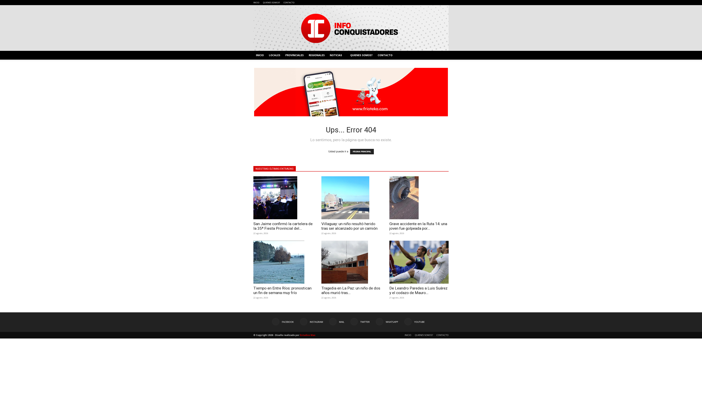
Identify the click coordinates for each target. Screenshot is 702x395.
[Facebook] (415, 2)
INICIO (256, 2)
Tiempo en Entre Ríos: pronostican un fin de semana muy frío (282, 290)
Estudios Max (307, 335)
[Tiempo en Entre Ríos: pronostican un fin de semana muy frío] (283, 262)
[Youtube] (446, 2)
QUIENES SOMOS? (271, 2)
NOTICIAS (336, 55)
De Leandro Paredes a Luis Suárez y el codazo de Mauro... (418, 290)
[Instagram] (421, 2)
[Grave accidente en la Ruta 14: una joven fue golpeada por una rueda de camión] (419, 197)
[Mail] (428, 2)
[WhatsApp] (440, 2)
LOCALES (274, 55)
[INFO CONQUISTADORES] (351, 28)
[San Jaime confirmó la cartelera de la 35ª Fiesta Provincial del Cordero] (283, 197)
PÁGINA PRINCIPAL (362, 151)
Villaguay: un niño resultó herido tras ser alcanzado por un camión (349, 226)
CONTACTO (289, 2)
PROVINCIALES (294, 55)
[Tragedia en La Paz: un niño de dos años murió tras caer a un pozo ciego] (351, 262)
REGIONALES (317, 55)
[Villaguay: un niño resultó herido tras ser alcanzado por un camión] (351, 197)
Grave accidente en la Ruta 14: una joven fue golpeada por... (418, 226)
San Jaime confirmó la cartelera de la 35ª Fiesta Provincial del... (283, 226)
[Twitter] (434, 2)
